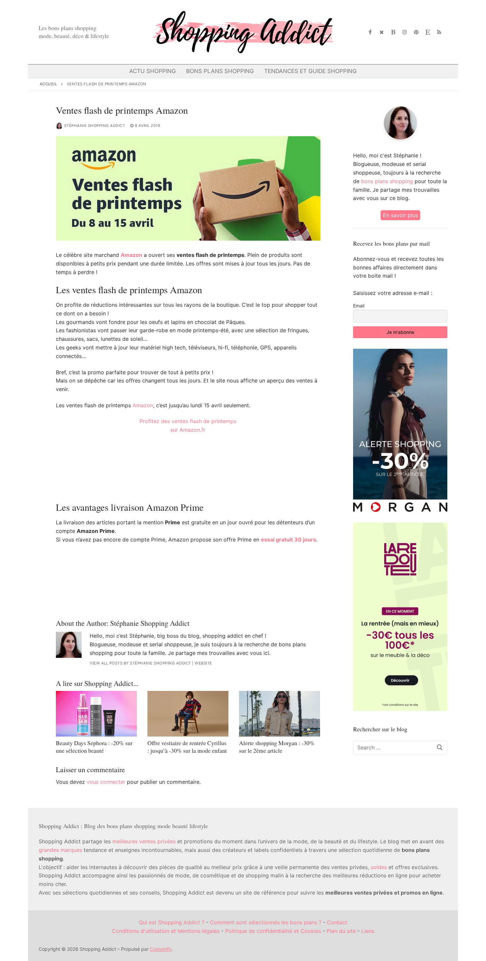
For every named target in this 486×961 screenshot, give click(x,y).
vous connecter (106, 782)
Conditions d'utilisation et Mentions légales (166, 931)
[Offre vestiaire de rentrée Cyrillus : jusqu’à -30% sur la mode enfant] (187, 714)
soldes (379, 867)
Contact (337, 922)
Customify (161, 949)
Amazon (131, 255)
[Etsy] (427, 32)
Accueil (49, 84)
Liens (367, 931)
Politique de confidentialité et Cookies (273, 931)
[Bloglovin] (393, 32)
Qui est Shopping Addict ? (171, 922)
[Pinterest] (416, 32)
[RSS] (439, 32)
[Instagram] (405, 32)
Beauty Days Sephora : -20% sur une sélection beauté (94, 746)
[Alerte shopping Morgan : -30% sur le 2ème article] (279, 714)
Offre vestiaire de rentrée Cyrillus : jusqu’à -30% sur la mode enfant (187, 746)
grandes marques (60, 850)
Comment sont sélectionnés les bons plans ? (265, 922)
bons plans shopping (387, 181)
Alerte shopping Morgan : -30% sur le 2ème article (276, 746)
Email (358, 305)
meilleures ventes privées (144, 841)
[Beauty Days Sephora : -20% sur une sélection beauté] (96, 714)
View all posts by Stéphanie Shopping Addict (140, 663)
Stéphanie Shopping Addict (94, 125)
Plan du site (341, 931)
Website (203, 663)
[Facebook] (370, 32)
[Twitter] (381, 32)
